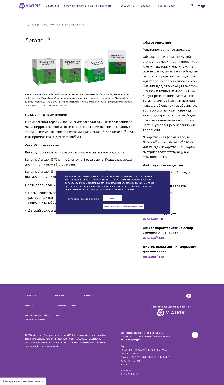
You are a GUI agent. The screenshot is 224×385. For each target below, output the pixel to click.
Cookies (58, 315)
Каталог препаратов (57, 24)
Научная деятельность (80, 5)
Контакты (88, 295)
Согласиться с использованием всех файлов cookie (123, 206)
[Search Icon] (192, 5)
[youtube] (189, 296)
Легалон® (78, 24)
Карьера (144, 5)
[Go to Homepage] (29, 10)
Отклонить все (112, 198)
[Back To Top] (195, 335)
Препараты (105, 5)
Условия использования (65, 305)
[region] (113, 192)
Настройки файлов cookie (23, 381)
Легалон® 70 (153, 219)
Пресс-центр (126, 5)
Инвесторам (167, 5)
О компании (53, 5)
